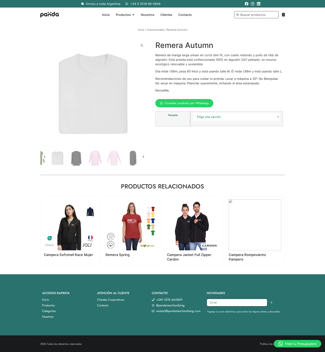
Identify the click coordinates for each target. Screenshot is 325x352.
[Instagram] (252, 4)
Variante (173, 115)
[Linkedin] (258, 4)
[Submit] (272, 302)
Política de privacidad (272, 344)
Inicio (141, 30)
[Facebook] (246, 4)
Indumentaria (155, 30)
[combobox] (256, 14)
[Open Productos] (133, 14)
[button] (44, 156)
